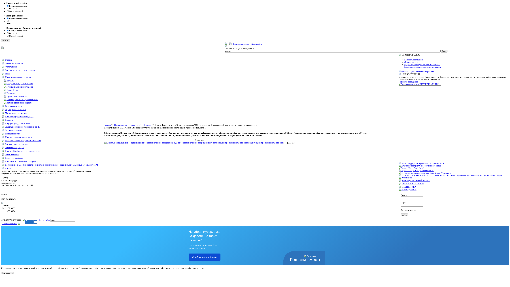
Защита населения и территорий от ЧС (22, 127)
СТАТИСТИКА (409, 187)
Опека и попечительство (16, 144)
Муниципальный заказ (15, 109)
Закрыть (5, 41)
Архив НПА (12, 90)
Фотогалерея (11, 67)
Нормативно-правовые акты (18, 77)
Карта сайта (256, 44)
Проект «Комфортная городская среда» (23, 151)
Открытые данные (13, 130)
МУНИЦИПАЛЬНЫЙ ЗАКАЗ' (416, 180)
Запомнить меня (408, 210)
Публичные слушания (17, 96)
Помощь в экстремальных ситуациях (22, 161)
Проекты (11, 93)
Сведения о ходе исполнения (20, 84)
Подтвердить (7, 273)
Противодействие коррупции (18, 137)
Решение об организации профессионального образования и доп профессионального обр (242, 143)
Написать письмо (241, 44)
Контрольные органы (14, 106)
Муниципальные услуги (16, 113)
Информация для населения (17, 123)
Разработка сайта (9, 223)
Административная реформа (19, 103)
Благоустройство (12, 134)
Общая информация (14, 63)
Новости (9, 120)
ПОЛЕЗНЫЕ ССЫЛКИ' (413, 184)
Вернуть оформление (18, 6)
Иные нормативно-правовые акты (22, 99)
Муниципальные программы (20, 87)
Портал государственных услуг (19, 116)
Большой (13, 8)
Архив (8, 168)
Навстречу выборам (14, 158)
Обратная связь (12, 154)
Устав (7, 74)
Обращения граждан (14, 147)
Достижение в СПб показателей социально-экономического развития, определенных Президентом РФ (51, 165)
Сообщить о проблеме (204, 257)
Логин (404, 195)
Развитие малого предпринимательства (23, 141)
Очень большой (16, 11)
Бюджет (10, 80)
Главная (8, 60)
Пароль (404, 202)
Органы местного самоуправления (20, 70)
